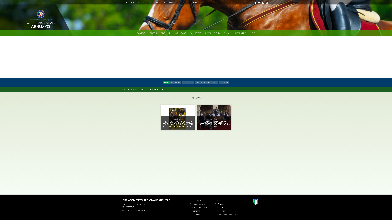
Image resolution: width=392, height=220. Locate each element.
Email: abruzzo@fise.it (135, 210)
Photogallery (198, 200)
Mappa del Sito (198, 204)
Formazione (180, 33)
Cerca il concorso (199, 207)
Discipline (165, 33)
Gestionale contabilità (226, 214)
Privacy (220, 204)
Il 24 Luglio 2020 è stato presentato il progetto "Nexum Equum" (214, 124)
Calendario (195, 33)
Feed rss (221, 211)
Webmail (196, 214)
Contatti (196, 211)
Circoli (153, 33)
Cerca (220, 200)
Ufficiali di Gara (212, 33)
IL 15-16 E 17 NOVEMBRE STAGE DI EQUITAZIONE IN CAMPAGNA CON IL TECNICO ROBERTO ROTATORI (178, 124)
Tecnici (227, 33)
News (252, 33)
